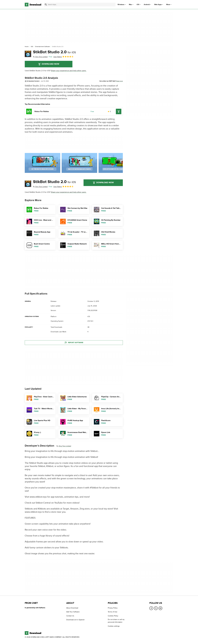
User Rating (57, 57)
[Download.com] (33, 4)
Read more (119, 81)
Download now (50, 64)
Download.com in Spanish (75, 620)
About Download (72, 608)
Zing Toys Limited (65, 446)
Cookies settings (114, 626)
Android (147, 4)
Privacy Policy (112, 608)
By (40, 57)
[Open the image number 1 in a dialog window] (79, 163)
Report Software (75, 343)
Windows (121, 4)
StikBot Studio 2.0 (54, 52)
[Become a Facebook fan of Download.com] (151, 608)
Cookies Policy (113, 616)
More (168, 4)
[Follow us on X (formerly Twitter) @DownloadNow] (156, 608)
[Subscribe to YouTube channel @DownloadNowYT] (160, 608)
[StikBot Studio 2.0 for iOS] (28, 54)
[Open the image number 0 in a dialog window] (42, 163)
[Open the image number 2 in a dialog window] (116, 163)
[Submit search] (46, 4)
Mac (130, 4)
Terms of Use (112, 612)
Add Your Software (73, 612)
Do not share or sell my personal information (116, 621)
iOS (138, 4)
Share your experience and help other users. (68, 71)
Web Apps (158, 4)
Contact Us (70, 616)
